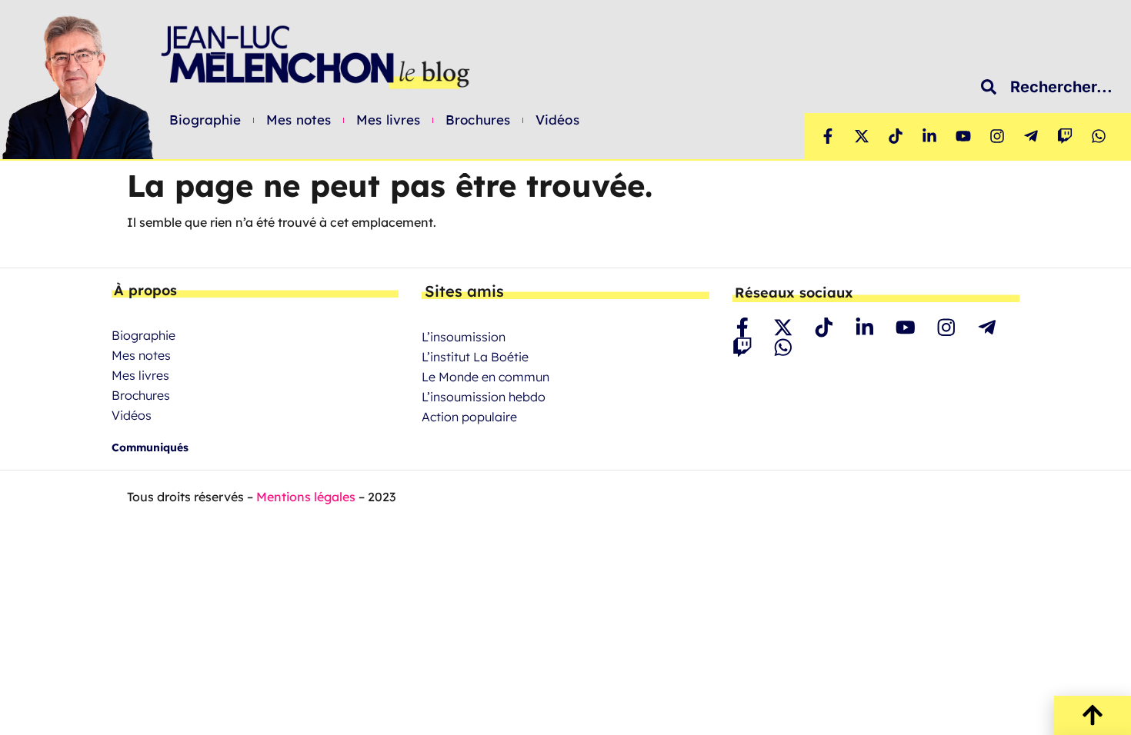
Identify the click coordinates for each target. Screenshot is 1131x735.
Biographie (205, 120)
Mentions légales (305, 496)
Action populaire (469, 416)
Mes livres (388, 120)
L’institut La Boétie (475, 356)
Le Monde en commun (485, 376)
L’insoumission (463, 336)
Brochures (477, 120)
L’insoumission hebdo (483, 396)
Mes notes (298, 120)
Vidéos (557, 120)
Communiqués (150, 447)
